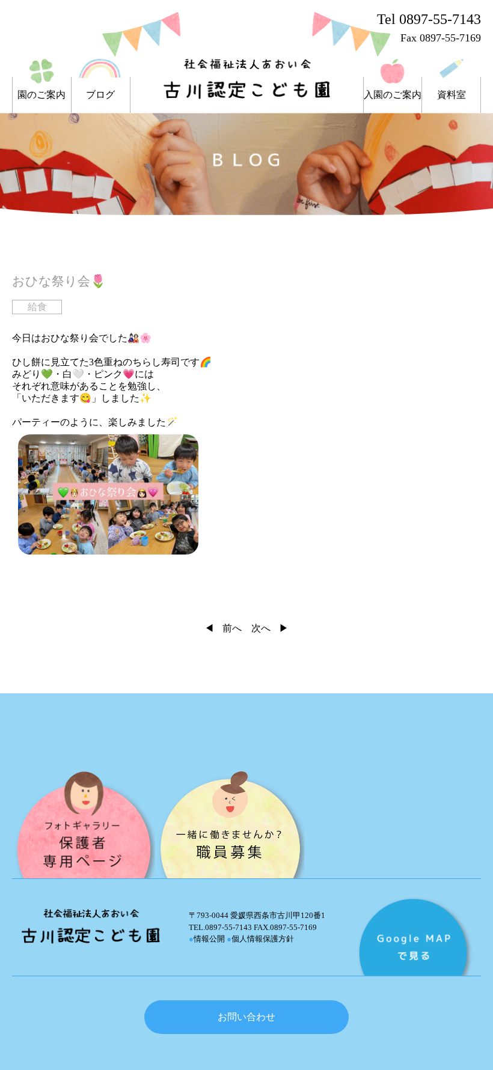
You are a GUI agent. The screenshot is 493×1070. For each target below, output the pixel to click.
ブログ (100, 95)
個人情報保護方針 (260, 938)
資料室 (451, 95)
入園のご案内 (392, 95)
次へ (261, 628)
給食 (37, 307)
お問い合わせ (246, 1017)
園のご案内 (41, 95)
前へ (232, 628)
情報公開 (207, 938)
